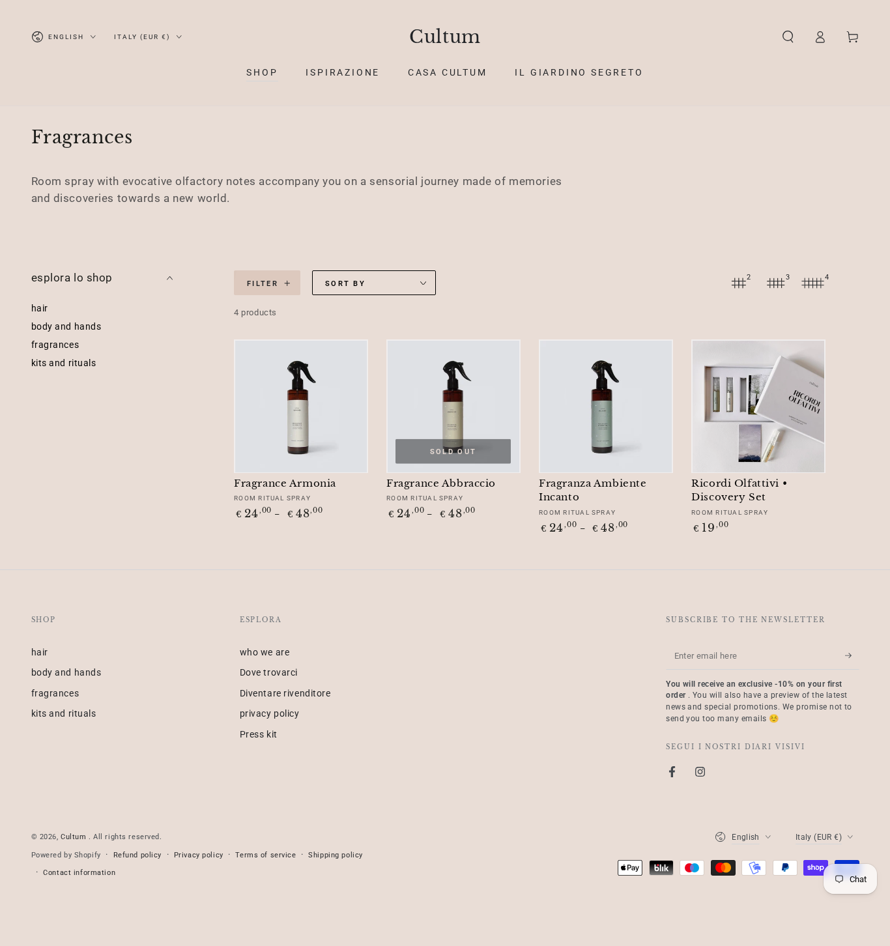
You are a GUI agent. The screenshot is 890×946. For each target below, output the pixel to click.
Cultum (75, 836)
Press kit (259, 734)
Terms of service (265, 854)
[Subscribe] (852, 655)
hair (39, 309)
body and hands (66, 327)
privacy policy (270, 713)
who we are (265, 652)
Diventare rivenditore (285, 693)
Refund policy (137, 854)
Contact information (79, 872)
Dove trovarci (269, 672)
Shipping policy (335, 854)
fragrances (55, 345)
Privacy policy (198, 854)
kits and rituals (63, 363)
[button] (788, 37)
